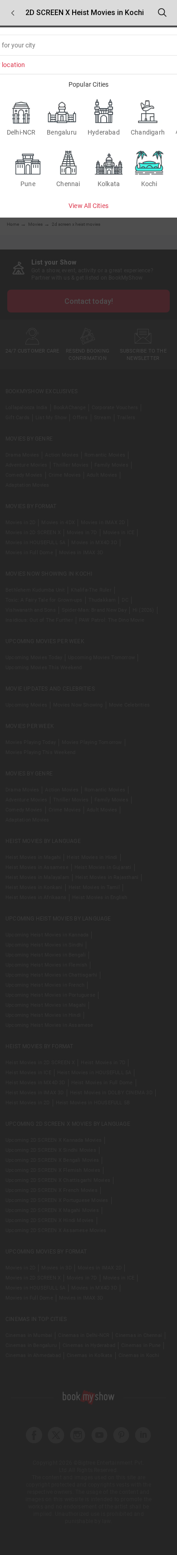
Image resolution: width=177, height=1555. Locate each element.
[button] (13, 13)
